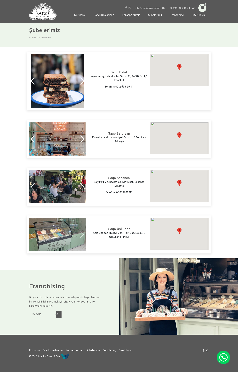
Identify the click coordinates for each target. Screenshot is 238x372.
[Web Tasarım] (65, 356)
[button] (82, 81)
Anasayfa (33, 37)
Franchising (177, 15)
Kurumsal (79, 15)
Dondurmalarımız (104, 15)
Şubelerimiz (155, 15)
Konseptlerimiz (131, 15)
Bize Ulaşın (198, 15)
